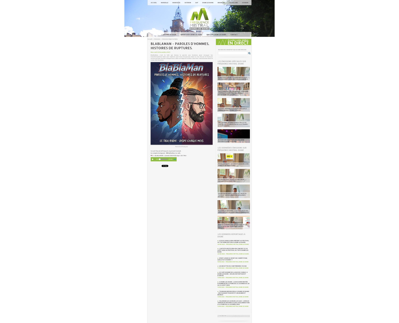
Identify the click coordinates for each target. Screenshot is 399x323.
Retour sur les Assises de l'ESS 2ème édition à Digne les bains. (231, 140)
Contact (234, 34)
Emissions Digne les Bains (217, 34)
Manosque (176, 2)
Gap (196, 2)
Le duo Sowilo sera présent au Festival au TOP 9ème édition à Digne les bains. (233, 241)
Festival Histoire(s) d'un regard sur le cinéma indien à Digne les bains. (232, 109)
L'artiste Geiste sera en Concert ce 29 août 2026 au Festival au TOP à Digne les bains (232, 250)
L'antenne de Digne (169, 34)
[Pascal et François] (182, 62)
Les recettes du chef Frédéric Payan (232, 266)
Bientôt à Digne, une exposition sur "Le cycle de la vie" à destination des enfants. (232, 226)
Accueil (154, 2)
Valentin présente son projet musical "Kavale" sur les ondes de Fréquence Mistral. (232, 195)
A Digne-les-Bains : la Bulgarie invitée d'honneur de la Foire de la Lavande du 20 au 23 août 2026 (233, 283)
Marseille (165, 2)
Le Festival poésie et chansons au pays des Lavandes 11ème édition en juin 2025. (233, 78)
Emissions (157, 39)
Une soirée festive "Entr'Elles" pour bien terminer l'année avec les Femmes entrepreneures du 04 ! (233, 93)
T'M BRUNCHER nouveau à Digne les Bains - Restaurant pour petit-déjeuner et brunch (233, 293)
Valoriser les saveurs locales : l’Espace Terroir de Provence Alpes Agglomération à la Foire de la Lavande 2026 (233, 302)
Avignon (245, 2)
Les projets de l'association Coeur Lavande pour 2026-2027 (231, 180)
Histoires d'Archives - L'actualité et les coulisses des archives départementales (233, 211)
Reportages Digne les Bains (192, 34)
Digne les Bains (208, 2)
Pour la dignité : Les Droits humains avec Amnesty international (233, 164)
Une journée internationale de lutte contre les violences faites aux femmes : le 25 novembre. (233, 124)
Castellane (233, 2)
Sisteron (188, 2)
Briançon (221, 2)
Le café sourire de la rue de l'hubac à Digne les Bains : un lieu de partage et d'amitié (232, 273)
